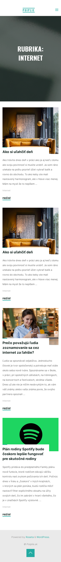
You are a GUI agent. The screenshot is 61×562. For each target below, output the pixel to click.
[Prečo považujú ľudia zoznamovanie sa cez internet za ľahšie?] (30, 326)
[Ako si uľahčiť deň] (30, 130)
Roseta (29, 537)
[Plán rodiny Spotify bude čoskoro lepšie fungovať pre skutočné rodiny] (30, 434)
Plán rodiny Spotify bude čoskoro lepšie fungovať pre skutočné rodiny (23, 454)
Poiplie (29, 10)
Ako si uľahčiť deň (18, 152)
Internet (6, 190)
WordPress (43, 537)
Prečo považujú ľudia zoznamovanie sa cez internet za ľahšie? (21, 347)
